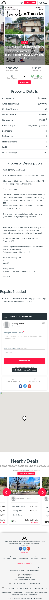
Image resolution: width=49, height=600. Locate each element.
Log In (21, 3)
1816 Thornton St (15, 54)
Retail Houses (23, 594)
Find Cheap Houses (6, 592)
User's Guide (34, 558)
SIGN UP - (30, 3)
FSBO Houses (15, 594)
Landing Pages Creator (38, 567)
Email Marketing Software (17, 570)
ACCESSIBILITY (38, 598)
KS (20, 57)
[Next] (42, 492)
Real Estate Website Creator (21, 567)
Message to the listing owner (14, 333)
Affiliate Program (23, 558)
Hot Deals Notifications (33, 570)
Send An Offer (24, 82)
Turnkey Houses (33, 594)
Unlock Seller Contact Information (24, 370)
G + (28, 549)
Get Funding (6, 558)
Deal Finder (8, 567)
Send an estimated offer (15, 348)
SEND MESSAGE (24, 361)
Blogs (14, 558)
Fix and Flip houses (29, 592)
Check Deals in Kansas (26, 474)
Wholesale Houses (17, 592)
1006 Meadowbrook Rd (23, 491)
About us (43, 558)
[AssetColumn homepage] (4, 2)
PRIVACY (31, 598)
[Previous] (6, 492)
